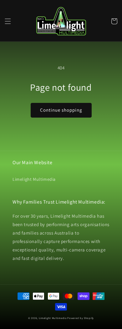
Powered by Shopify (80, 318)
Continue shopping (61, 110)
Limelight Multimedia (34, 179)
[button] (8, 21)
